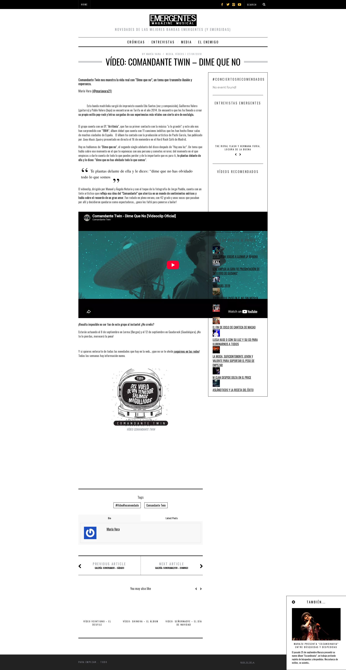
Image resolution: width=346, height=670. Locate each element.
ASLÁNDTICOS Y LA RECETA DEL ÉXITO (233, 390)
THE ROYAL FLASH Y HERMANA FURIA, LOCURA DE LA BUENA (238, 148)
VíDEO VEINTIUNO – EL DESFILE (97, 623)
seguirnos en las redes (186, 351)
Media (186, 42)
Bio (109, 518)
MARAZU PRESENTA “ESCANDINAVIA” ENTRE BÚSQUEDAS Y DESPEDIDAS (316, 645)
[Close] (294, 602)
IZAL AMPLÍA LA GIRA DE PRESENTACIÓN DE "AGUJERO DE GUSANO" (236, 271)
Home (84, 4)
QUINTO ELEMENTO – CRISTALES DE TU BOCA (238, 216)
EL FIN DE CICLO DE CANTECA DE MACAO (234, 327)
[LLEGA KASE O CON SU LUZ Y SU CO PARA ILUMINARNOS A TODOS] (216, 335)
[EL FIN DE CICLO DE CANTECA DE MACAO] (216, 323)
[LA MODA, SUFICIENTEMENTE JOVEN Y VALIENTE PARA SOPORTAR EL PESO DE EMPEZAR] (216, 352)
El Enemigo (208, 42)
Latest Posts (172, 518)
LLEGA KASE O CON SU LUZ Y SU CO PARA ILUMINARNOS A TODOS (235, 342)
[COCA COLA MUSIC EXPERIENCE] (216, 310)
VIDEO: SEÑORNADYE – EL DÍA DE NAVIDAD (184, 623)
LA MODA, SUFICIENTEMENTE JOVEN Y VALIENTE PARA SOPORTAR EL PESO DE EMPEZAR (233, 360)
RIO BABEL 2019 (221, 286)
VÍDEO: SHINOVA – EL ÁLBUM (140, 621)
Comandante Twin (156, 505)
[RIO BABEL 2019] (216, 281)
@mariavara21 (102, 91)
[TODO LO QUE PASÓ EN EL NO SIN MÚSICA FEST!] (216, 294)
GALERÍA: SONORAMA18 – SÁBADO (109, 565)
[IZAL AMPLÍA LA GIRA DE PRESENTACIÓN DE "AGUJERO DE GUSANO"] (216, 264)
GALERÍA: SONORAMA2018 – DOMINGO (171, 565)
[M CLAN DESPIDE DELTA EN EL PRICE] (216, 373)
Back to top (247, 662)
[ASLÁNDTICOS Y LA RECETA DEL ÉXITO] (216, 385)
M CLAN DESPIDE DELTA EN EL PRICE (232, 377)
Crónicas (136, 42)
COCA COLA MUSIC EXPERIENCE (229, 315)
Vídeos (179, 53)
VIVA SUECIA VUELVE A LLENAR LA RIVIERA (235, 256)
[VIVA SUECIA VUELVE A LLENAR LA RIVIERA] (216, 252)
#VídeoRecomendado (127, 505)
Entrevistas (163, 42)
